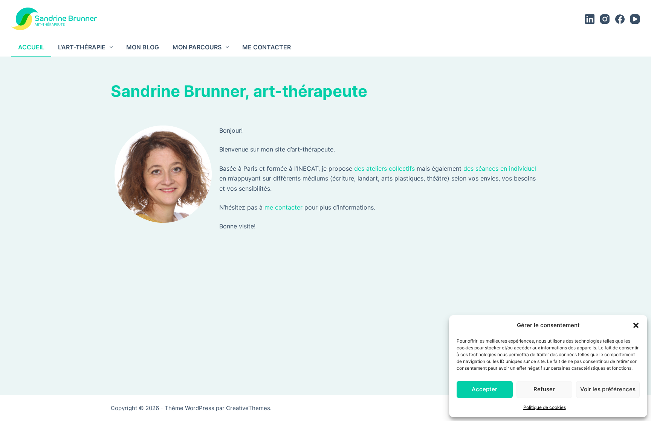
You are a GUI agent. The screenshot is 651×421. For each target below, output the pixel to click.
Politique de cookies (544, 407)
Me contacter (266, 47)
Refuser (544, 389)
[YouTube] (635, 19)
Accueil (31, 47)
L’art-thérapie (81, 47)
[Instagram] (605, 19)
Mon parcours (197, 47)
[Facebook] (620, 19)
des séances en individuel (499, 168)
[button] (636, 325)
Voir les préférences (608, 389)
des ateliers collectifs (384, 168)
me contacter (283, 207)
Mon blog (142, 47)
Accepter (484, 389)
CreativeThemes (248, 408)
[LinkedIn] (589, 19)
